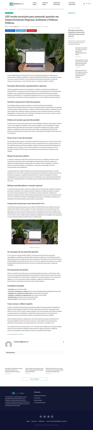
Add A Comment (34, 379)
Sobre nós (42, 421)
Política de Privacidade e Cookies (57, 421)
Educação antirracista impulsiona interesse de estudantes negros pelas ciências (76, 33)
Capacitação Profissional (56, 3)
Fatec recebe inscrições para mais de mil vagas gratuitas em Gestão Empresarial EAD (34, 370)
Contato (34, 421)
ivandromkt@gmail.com (15, 26)
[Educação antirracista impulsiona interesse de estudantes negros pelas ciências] (78, 20)
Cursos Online (35, 3)
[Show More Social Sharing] (38, 30)
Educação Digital (45, 3)
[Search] (84, 3)
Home (28, 421)
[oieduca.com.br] (16, 3)
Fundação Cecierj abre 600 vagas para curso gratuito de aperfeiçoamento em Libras (13, 370)
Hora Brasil (20, 334)
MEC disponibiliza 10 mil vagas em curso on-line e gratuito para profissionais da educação (54, 370)
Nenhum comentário (35, 26)
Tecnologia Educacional (72, 3)
